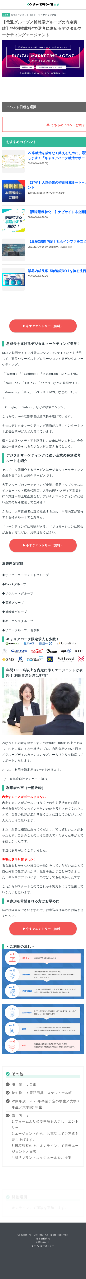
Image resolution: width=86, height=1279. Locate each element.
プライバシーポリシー (43, 1246)
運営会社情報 (43, 1238)
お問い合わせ (43, 1242)
